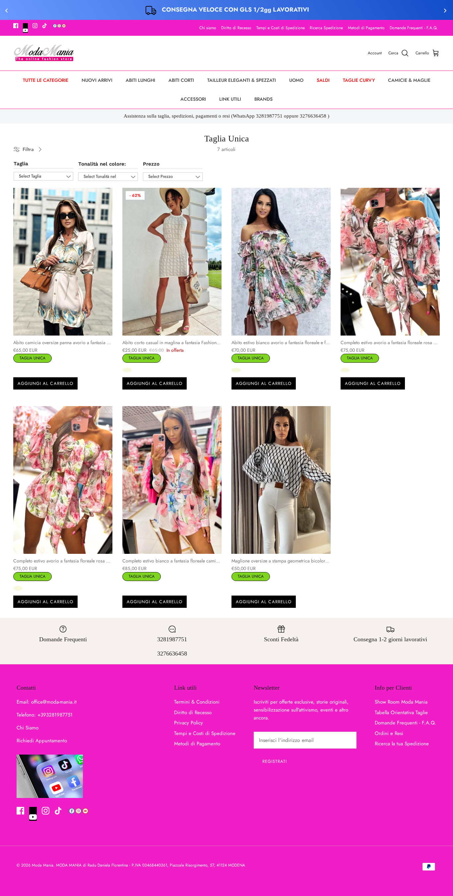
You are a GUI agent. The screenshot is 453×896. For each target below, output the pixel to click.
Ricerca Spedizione (326, 28)
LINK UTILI (230, 99)
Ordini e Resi (389, 733)
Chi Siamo (27, 727)
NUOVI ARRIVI (97, 80)
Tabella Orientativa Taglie (401, 712)
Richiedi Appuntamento (42, 740)
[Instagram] (34, 25)
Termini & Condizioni (197, 702)
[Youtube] (25, 28)
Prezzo (151, 164)
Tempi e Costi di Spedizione (280, 28)
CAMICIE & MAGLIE (409, 80)
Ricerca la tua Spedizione (402, 743)
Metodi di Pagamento (366, 28)
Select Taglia (30, 176)
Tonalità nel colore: (102, 164)
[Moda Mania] (44, 53)
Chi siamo (207, 28)
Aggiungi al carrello (45, 383)
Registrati (274, 761)
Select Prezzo (160, 176)
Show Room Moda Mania (401, 702)
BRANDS (263, 99)
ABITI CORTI (181, 80)
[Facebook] (15, 25)
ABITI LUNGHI (140, 80)
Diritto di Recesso (236, 28)
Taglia (21, 164)
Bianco (18, 370)
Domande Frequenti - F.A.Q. (414, 28)
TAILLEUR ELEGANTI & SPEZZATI (241, 80)
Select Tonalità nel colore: (100, 177)
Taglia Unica (32, 357)
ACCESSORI (193, 99)
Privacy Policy (188, 722)
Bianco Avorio (127, 370)
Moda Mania (42, 865)
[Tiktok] (44, 25)
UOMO (296, 80)
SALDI (323, 80)
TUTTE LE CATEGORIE (45, 80)
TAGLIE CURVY (359, 80)
